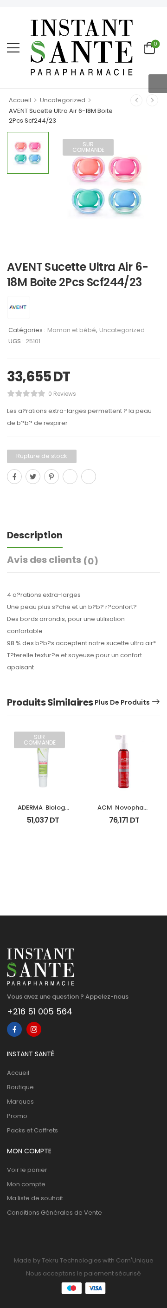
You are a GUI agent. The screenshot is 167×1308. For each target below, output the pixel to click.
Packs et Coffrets (32, 1130)
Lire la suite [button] (43, 824)
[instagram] (33, 1029)
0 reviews (62, 394)
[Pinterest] (51, 476)
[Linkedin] (88, 476)
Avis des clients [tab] (52, 560)
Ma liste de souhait (35, 1198)
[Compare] (10, 497)
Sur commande (88, 147)
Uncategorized (62, 100)
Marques (20, 1101)
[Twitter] (33, 476)
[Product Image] (106, 185)
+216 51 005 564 (39, 1011)
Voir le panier (27, 1169)
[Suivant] (152, 100)
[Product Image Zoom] (144, 222)
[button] (13, 47)
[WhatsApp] (70, 476)
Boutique (20, 1087)
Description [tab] (35, 535)
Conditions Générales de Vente (54, 1212)
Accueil (20, 100)
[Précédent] (136, 100)
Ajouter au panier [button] (124, 824)
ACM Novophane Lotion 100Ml (124, 811)
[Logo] (82, 47)
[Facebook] (14, 476)
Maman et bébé (71, 330)
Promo (17, 1116)
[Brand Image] (18, 307)
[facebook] (14, 1029)
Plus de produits (122, 702)
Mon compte (26, 1184)
